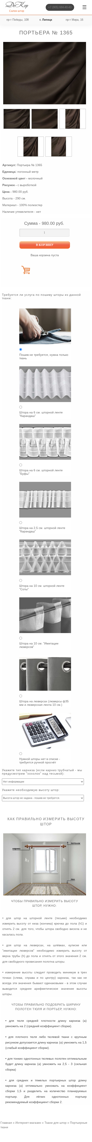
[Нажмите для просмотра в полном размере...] (44, 894)
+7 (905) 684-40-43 (59, 7)
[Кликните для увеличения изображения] (44, 73)
